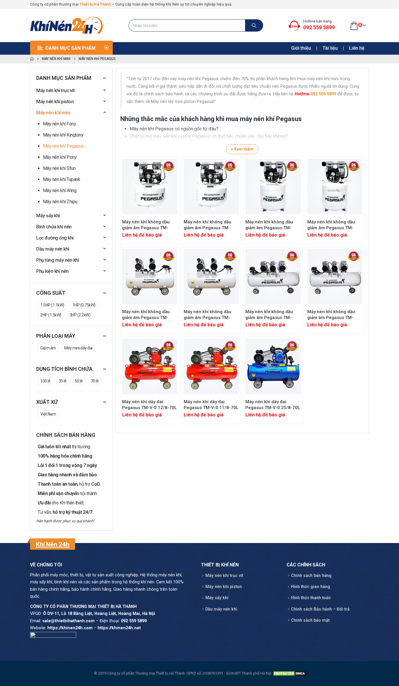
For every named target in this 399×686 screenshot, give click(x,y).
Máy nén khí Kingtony (63, 135)
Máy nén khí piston (55, 101)
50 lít (79, 381)
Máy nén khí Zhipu (60, 201)
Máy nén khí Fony (59, 124)
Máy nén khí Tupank (61, 179)
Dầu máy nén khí (52, 249)
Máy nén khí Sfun (59, 168)
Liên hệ (357, 48)
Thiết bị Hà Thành (95, 4)
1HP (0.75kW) (84, 305)
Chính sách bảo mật (310, 620)
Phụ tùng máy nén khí (57, 260)
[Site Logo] (66, 25)
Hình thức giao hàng (310, 586)
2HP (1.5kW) (50, 315)
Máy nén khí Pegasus (63, 146)
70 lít (95, 381)
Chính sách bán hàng (311, 575)
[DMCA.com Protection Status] (289, 673)
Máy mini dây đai (78, 348)
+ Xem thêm (242, 149)
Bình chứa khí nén (54, 227)
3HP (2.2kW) (80, 315)
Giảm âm (48, 348)
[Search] (254, 25)
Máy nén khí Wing (59, 190)
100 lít (45, 381)
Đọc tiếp (167, 168)
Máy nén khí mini (53, 113)
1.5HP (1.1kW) (52, 305)
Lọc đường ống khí (55, 238)
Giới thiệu (301, 48)
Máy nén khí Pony (60, 157)
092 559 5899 (323, 93)
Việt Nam (48, 414)
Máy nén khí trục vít (55, 90)
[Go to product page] (149, 186)
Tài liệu (330, 48)
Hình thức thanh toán (311, 597)
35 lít (63, 381)
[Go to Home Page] (32, 59)
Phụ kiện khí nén (52, 271)
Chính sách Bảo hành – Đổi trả (320, 609)
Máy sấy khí (48, 215)
